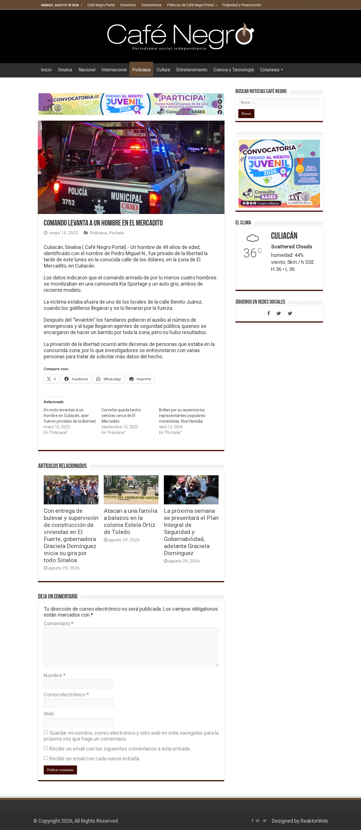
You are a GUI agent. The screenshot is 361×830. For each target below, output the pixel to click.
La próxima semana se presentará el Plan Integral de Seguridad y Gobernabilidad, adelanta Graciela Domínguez (191, 532)
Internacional (114, 69)
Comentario (58, 623)
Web (49, 714)
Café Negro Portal (101, 5)
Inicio (46, 69)
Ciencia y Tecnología (233, 69)
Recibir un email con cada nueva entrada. (94, 758)
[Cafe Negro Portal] (180, 35)
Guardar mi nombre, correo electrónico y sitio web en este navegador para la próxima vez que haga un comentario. (131, 736)
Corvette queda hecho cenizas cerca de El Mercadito (121, 415)
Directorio (128, 5)
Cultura (163, 69)
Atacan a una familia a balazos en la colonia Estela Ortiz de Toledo (130, 521)
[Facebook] (307, 5)
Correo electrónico (66, 694)
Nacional (86, 69)
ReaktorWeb (314, 821)
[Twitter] (313, 5)
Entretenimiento (191, 69)
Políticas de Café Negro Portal (190, 5)
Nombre (54, 675)
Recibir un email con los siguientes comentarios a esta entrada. (120, 749)
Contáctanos (151, 5)
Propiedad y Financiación (241, 5)
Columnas (269, 69)
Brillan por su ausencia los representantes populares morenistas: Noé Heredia (182, 415)
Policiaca (141, 69)
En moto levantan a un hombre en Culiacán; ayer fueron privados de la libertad (70, 415)
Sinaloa (65, 69)
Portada (116, 232)
